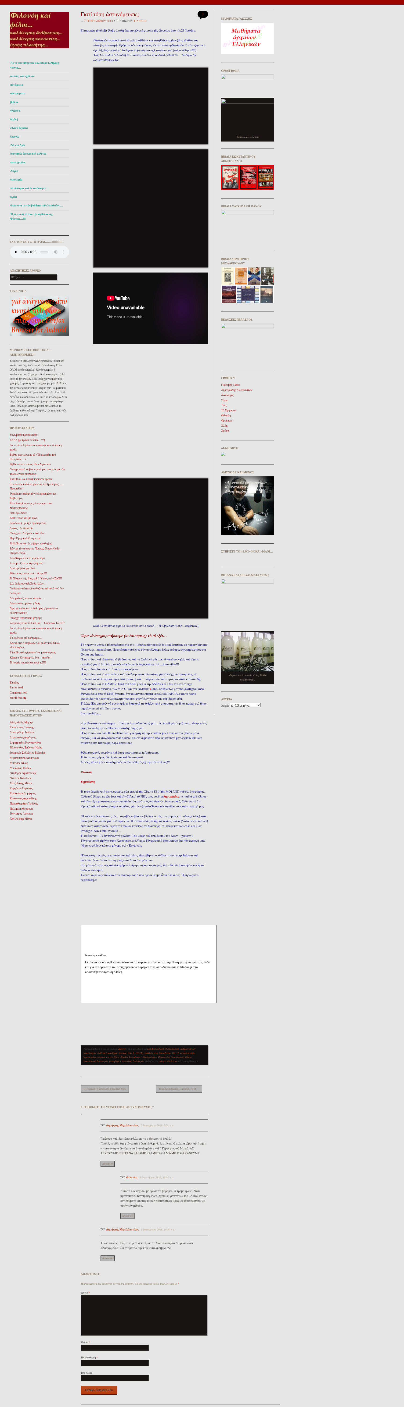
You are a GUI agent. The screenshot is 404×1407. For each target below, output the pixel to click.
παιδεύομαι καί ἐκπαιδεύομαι (28, 188)
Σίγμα (224, 400)
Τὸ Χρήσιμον (228, 410)
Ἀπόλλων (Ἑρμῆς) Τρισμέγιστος (28, 523)
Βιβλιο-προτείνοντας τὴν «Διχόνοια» (30, 464)
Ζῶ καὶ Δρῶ (17, 145)
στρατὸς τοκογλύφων (131, 1057)
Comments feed (18, 692)
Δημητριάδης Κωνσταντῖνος (25, 742)
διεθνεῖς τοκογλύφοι (107, 1053)
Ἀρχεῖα (225, 705)
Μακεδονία (165, 1053)
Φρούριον (226, 420)
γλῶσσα (15, 110)
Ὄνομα (85, 1342)
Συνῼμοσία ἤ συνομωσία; (24, 434)
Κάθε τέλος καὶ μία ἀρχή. (24, 518)
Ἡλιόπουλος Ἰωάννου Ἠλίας (26, 747)
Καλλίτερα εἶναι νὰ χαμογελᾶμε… (29, 558)
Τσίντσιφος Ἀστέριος (21, 813)
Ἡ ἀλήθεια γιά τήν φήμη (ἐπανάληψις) (31, 543)
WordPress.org (18, 697)
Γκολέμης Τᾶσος (230, 384)
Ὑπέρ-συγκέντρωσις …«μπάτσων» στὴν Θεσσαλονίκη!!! (180, 1088)
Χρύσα (225, 430)
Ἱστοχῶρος (86, 1372)
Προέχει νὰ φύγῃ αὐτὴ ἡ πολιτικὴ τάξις (104, 1088)
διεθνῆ (14, 119)
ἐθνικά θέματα (19, 128)
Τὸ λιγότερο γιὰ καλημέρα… (26, 637)
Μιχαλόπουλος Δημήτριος (24, 757)
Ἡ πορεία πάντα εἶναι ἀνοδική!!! (28, 662)
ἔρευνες (14, 136)
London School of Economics (163, 1048)
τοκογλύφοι (115, 1061)
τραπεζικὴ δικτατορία (133, 1061)
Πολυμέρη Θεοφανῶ (21, 808)
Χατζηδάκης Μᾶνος (21, 783)
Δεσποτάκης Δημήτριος (23, 737)
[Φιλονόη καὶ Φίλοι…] (39, 49)
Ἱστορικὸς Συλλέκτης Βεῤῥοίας (27, 752)
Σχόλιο (85, 1292)
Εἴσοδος (14, 682)
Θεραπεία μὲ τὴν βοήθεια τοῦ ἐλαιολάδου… (36, 205)
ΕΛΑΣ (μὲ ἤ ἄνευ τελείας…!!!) (27, 440)
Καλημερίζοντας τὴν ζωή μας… (27, 563)
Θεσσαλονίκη (151, 1053)
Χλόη (224, 425)
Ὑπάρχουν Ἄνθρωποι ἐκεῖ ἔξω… (28, 533)
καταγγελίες (17, 162)
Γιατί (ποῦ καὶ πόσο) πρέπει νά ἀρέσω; (31, 479)
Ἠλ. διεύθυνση (89, 1357)
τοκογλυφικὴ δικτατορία (95, 1061)
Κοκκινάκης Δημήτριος (23, 793)
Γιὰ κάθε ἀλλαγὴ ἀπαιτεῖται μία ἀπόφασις (33, 652)
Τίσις (224, 405)
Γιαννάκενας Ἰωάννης (22, 727)
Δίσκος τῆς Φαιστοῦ (21, 528)
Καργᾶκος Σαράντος (21, 788)
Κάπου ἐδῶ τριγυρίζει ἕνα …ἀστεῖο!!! (31, 657)
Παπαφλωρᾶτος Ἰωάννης (24, 803)
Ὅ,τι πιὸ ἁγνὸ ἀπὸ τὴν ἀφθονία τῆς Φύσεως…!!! (31, 216)
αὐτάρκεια (16, 84)
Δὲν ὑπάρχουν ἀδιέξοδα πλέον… (28, 583)
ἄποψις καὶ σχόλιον (22, 76)
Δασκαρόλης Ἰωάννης (22, 732)
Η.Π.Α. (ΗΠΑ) (135, 1053)
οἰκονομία (16, 179)
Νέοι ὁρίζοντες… (19, 512)
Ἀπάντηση (107, 1163)
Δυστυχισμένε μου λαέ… (24, 568)
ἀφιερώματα (17, 93)
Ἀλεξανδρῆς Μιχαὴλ (21, 722)
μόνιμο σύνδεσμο (168, 1061)
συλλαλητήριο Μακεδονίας (156, 1057)
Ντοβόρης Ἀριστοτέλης (23, 773)
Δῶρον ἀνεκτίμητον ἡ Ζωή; (25, 603)
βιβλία (14, 102)
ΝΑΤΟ (175, 1053)
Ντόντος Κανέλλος (20, 778)
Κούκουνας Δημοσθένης (23, 798)
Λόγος (14, 171)
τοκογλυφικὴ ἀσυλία (181, 1057)
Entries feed (16, 687)
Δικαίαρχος (227, 395)
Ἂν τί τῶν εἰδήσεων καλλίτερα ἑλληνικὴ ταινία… (34, 65)
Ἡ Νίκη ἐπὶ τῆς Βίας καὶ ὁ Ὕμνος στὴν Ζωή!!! (36, 578)
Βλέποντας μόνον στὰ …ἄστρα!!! (28, 573)
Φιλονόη (140, 21)
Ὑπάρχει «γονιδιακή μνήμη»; (26, 618)
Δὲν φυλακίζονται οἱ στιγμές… (27, 598)
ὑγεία (13, 196)
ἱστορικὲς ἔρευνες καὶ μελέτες (28, 153)
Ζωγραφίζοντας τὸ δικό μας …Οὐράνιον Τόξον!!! (37, 623)
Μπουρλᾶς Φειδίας (20, 768)
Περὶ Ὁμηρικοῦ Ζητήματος (25, 538)
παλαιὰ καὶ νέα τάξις (108, 1057)
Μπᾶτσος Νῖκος (19, 763)
